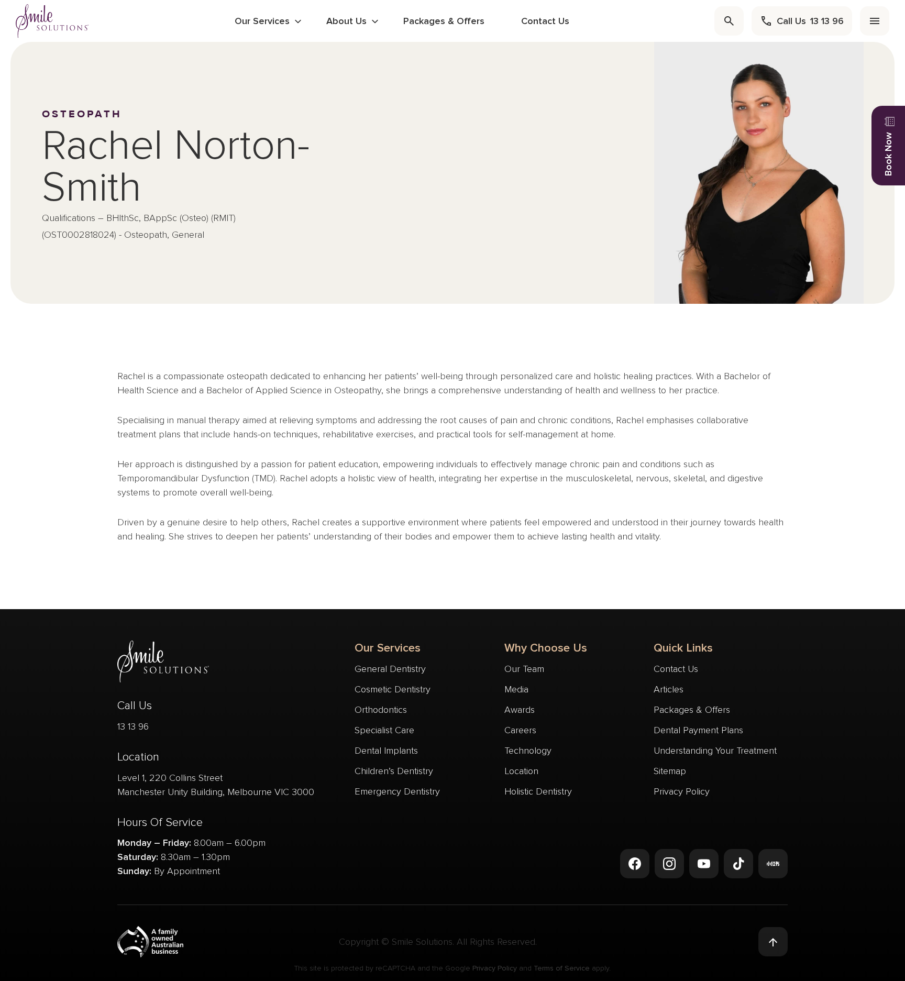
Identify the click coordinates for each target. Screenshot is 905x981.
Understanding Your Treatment (715, 750)
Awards (519, 709)
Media (516, 689)
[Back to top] (773, 941)
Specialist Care (384, 730)
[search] (729, 21)
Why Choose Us (545, 648)
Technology (527, 750)
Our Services (262, 21)
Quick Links (683, 648)
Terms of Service (562, 968)
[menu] (874, 21)
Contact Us (545, 21)
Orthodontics (381, 709)
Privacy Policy (682, 791)
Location (521, 771)
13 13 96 (133, 726)
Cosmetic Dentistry (393, 689)
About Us (346, 21)
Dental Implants (386, 750)
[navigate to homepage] (52, 21)
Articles (668, 689)
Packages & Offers (443, 21)
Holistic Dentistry (538, 791)
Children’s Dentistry (394, 771)
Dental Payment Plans (698, 730)
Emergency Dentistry (397, 791)
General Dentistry (390, 669)
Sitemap (670, 771)
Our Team (524, 669)
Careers (520, 730)
